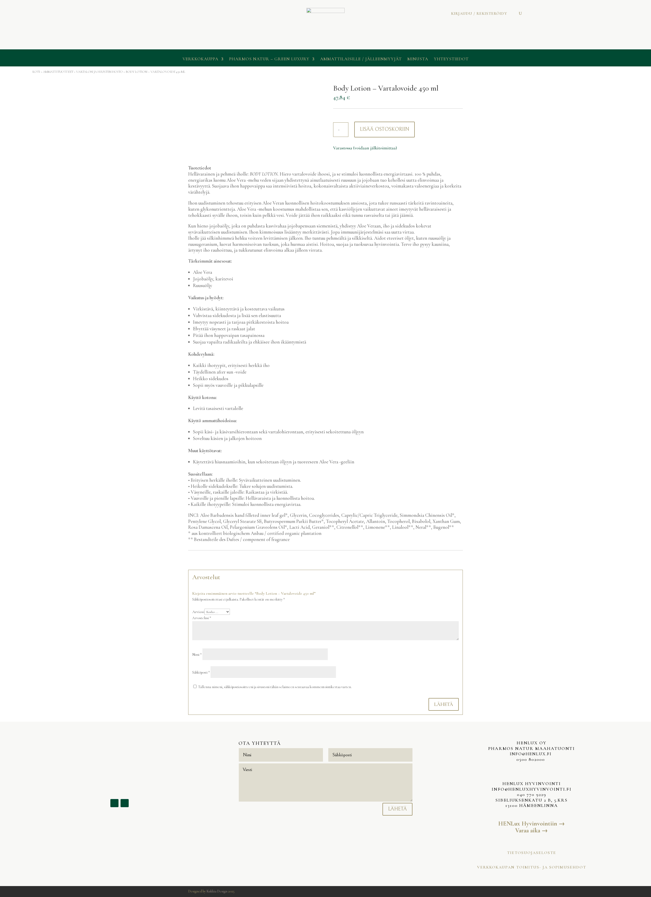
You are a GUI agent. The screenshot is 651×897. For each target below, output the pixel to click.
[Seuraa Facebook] (114, 803)
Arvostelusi (201, 618)
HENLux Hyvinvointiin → (531, 823)
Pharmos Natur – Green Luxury (269, 59)
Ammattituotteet (58, 72)
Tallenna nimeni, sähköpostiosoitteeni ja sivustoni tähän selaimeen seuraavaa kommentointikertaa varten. (275, 687)
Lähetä (443, 704)
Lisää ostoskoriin (384, 129)
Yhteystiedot (451, 59)
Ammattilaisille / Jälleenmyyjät (361, 59)
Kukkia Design (216, 891)
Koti (36, 72)
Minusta (417, 59)
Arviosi (198, 611)
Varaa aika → (531, 830)
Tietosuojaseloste (531, 852)
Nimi (197, 654)
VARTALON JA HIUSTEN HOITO (99, 72)
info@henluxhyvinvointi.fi (531, 789)
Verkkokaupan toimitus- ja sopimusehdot (531, 867)
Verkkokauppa (200, 59)
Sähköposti (201, 672)
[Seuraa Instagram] (125, 803)
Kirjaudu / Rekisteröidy (479, 14)
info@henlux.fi (531, 754)
